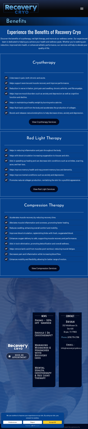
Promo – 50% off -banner (43, 321)
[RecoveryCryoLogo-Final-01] (20, 4)
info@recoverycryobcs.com (72, 348)
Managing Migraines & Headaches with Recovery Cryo (43, 351)
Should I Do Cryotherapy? (44, 334)
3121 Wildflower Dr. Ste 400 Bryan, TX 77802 (70, 328)
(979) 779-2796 (73, 337)
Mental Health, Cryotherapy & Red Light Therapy (43, 372)
